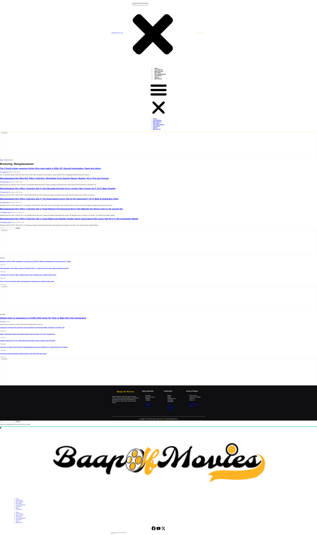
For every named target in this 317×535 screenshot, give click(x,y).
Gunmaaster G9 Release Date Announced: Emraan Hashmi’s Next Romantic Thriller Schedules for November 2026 (32, 327)
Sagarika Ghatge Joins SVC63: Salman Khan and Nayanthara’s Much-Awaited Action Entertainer (27, 340)
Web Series (170, 401)
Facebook (148, 395)
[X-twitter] (163, 528)
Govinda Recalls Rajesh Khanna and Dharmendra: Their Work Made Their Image (23, 353)
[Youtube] (158, 528)
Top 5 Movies (159, 70)
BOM (163, 419)
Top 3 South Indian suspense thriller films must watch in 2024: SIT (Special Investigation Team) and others (50, 168)
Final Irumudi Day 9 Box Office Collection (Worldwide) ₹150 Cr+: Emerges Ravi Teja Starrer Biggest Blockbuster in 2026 (34, 268)
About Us (191, 398)
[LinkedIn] (202, 33)
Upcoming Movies (160, 74)
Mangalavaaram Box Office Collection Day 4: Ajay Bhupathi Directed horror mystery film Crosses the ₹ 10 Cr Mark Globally (57, 188)
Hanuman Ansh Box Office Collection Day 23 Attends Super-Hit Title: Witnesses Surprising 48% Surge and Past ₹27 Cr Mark (35, 261)
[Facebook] (198, 33)
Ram (3, 321)
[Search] (133, 2)
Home (156, 68)
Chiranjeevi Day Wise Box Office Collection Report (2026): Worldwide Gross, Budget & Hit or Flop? (28, 275)
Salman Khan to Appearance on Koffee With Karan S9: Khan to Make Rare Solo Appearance (43, 318)
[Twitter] (200, 33)
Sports (157, 77)
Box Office (158, 73)
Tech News (158, 75)
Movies (169, 395)
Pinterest (147, 398)
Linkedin (147, 400)
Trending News (171, 398)
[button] (158, 99)
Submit (18, 421)
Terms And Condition (195, 397)
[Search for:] (8, 228)
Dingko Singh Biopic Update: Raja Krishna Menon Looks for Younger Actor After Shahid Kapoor (27, 334)
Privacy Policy (193, 395)
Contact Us (192, 400)
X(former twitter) (149, 397)
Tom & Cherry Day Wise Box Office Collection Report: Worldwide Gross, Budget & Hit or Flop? (27, 281)
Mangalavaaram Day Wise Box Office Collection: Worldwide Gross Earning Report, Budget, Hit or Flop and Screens (54, 178)
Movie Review (159, 71)
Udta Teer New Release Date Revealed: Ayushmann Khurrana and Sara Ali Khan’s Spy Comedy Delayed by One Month (34, 347)
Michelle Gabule (6, 212)
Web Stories (158, 78)
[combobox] (140, 4)
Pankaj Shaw (5, 182)
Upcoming (170, 400)
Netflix (169, 397)
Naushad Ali (5, 172)
